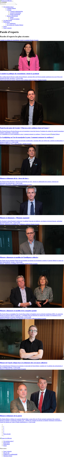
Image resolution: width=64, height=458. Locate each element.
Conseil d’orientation (15, 13)
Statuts (12, 17)
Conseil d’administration (16, 11)
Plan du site (6, 453)
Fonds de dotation (14, 19)
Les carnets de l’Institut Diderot (15, 25)
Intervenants (6, 442)
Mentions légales (7, 456)
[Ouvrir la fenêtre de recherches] (16, 4)
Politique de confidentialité (10, 454)
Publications (6, 22)
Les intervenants (7, 20)
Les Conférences (11, 23)
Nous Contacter (7, 28)
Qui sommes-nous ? (8, 7)
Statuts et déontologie (12, 16)
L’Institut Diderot (11, 8)
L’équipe (9, 10)
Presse (5, 26)
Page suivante (7, 434)
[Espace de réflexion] (6, 0)
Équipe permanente (15, 14)
